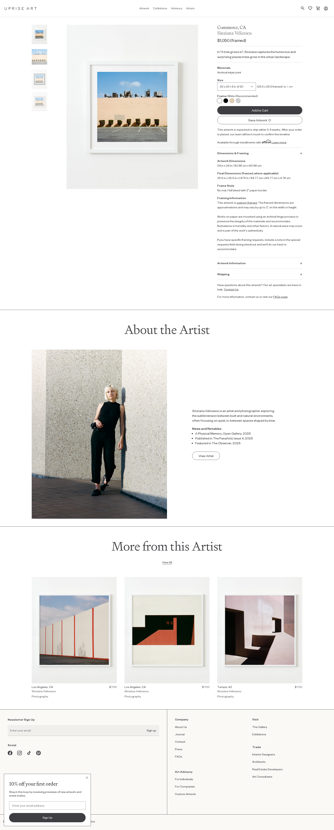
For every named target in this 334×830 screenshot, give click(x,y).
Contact (180, 741)
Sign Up (47, 817)
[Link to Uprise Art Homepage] (20, 8)
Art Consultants (262, 776)
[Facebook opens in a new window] (10, 753)
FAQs (178, 756)
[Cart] (318, 8)
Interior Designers (263, 754)
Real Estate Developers (267, 769)
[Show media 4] (39, 101)
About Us (181, 727)
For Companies (185, 786)
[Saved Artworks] (310, 8)
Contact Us (231, 289)
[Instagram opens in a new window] (19, 753)
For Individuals (184, 779)
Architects (259, 762)
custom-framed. (247, 202)
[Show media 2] (39, 56)
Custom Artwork (185, 794)
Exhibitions (259, 734)
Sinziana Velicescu (234, 33)
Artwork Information (231, 263)
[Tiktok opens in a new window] (29, 753)
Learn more (279, 142)
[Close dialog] (87, 777)
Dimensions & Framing (233, 153)
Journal (180, 734)
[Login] (326, 8)
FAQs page (280, 297)
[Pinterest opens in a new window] (38, 753)
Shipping (223, 274)
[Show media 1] (39, 34)
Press (178, 749)
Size (220, 80)
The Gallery (259, 727)
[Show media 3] (39, 79)
